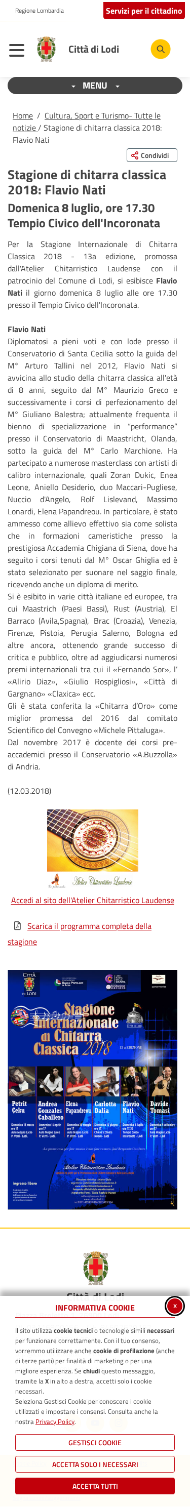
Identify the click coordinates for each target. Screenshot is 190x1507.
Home (23, 115)
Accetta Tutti (95, 1486)
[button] (92, 1090)
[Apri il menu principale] (19, 52)
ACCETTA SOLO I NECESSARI (95, 1464)
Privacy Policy (54, 1421)
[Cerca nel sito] (160, 49)
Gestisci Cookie (95, 1442)
